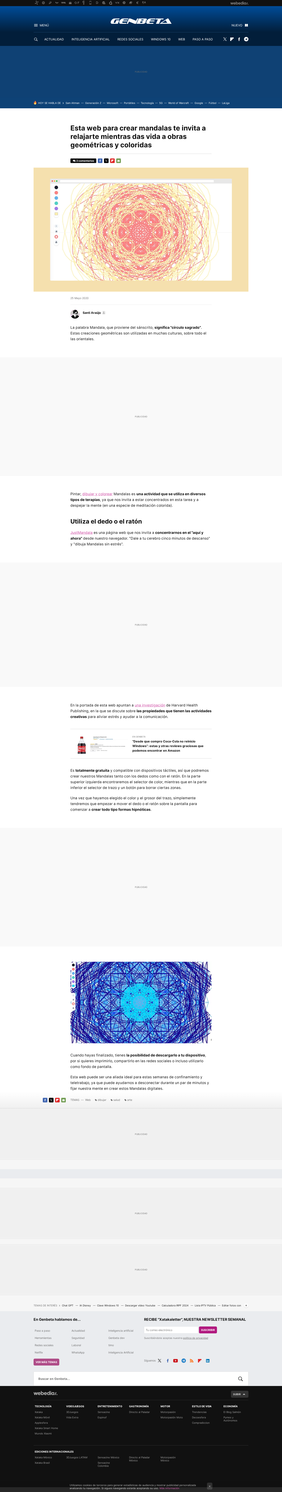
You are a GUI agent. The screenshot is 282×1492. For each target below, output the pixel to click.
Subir (237, 1394)
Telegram (246, 39)
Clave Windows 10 (108, 1305)
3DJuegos (72, 1412)
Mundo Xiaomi (43, 1433)
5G (161, 102)
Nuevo (237, 25)
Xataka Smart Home (46, 1428)
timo (111, 1345)
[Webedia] (45, 1393)
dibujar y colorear (97, 494)
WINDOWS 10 (161, 39)
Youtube (175, 1360)
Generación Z (93, 102)
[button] (94, 312)
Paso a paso (42, 1330)
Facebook (239, 39)
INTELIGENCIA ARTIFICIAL (91, 39)
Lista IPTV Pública (205, 1305)
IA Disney (86, 1305)
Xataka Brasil (42, 1462)
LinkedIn (208, 1360)
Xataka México (43, 1457)
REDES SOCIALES (130, 39)
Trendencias (199, 1412)
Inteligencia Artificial (121, 1352)
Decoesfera (199, 1417)
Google (199, 102)
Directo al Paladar (139, 1412)
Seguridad (78, 1337)
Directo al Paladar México (139, 1459)
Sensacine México (108, 1457)
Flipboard (232, 39)
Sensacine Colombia (104, 1464)
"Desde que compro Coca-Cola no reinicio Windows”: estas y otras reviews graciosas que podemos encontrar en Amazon (168, 745)
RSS (192, 1360)
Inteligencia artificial (120, 1330)
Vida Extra (72, 1417)
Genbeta (141, 21)
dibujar (102, 1099)
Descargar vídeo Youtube (140, 1305)
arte (129, 1099)
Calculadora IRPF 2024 (175, 1305)
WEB (181, 39)
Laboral (76, 1345)
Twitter (225, 39)
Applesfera (41, 1422)
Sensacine (104, 1412)
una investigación (150, 705)
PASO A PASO (203, 39)
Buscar (240, 1378)
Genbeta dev (116, 1337)
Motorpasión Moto (172, 1417)
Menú (44, 25)
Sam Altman (73, 102)
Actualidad (78, 1330)
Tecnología (147, 102)
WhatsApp (78, 1352)
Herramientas (43, 1337)
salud (116, 1099)
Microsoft (112, 102)
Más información (169, 1488)
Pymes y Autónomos (230, 1419)
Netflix (39, 1352)
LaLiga (225, 102)
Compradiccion (201, 1422)
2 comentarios (85, 160)
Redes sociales (44, 1345)
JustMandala (81, 532)
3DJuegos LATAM (76, 1457)
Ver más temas (46, 1362)
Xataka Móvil (42, 1417)
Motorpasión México (168, 1459)
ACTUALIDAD (54, 39)
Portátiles (129, 102)
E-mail (118, 160)
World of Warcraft (178, 102)
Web (88, 1099)
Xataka (39, 1412)
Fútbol (212, 102)
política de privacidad (195, 1337)
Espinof (102, 1417)
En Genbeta (138, 736)
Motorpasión (168, 1412)
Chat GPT (68, 1305)
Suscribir (208, 1329)
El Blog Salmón (232, 1412)
